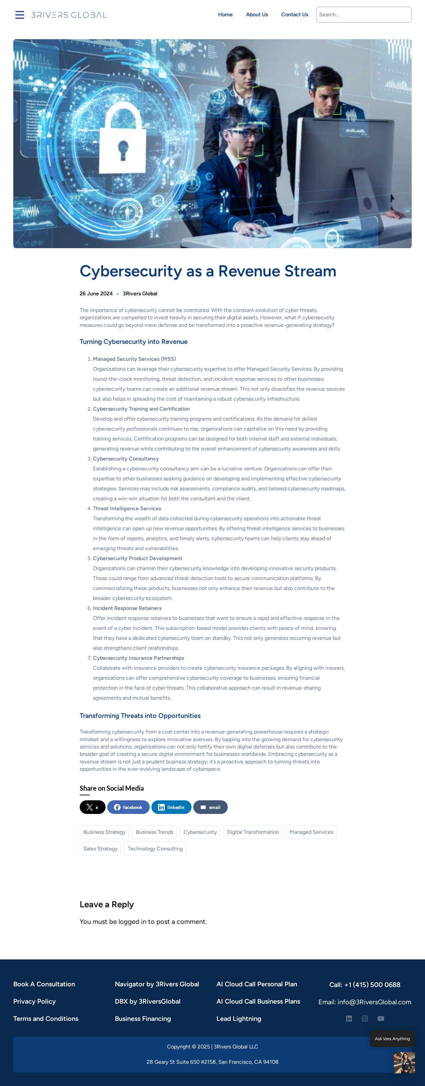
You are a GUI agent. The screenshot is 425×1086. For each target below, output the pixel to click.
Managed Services (311, 832)
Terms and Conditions (45, 1019)
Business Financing (143, 1019)
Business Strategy (104, 832)
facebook (132, 807)
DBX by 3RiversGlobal (148, 1001)
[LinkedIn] (349, 1019)
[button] (404, 1064)
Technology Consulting (155, 848)
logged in (132, 922)
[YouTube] (381, 1019)
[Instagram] (365, 1019)
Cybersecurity (200, 832)
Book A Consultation (44, 984)
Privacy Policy (34, 1001)
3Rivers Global (140, 293)
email (214, 807)
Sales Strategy (100, 848)
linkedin (175, 807)
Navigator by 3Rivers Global (157, 984)
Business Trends (154, 832)
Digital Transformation (253, 832)
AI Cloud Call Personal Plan (256, 984)
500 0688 (385, 985)
